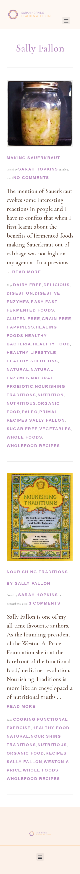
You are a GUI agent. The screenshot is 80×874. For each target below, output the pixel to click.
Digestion (20, 293)
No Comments (31, 177)
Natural (18, 369)
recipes (17, 420)
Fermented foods (30, 310)
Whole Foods (24, 437)
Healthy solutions (32, 361)
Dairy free (27, 285)
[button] (66, 20)
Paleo (30, 412)
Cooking (24, 719)
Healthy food (51, 344)
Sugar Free (22, 429)
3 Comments (44, 603)
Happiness (20, 327)
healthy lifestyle (31, 352)
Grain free (56, 318)
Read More (26, 272)
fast (51, 302)
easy (37, 302)
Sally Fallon (47, 420)
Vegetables (55, 429)
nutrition (51, 395)
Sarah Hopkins (38, 169)
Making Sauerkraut (33, 158)
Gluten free (23, 318)
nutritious (21, 403)
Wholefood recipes (33, 445)
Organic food (25, 753)
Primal (48, 412)
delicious (57, 285)
